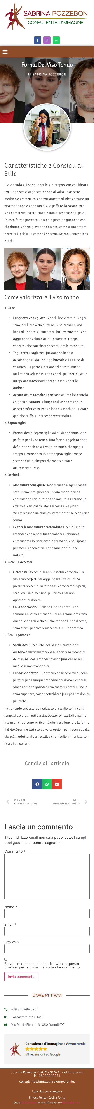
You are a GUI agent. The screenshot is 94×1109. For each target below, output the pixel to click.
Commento (15, 851)
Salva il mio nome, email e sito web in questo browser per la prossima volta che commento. (42, 965)
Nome (10, 907)
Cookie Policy (57, 1097)
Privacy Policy (37, 1097)
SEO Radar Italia (71, 1102)
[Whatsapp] (56, 40)
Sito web (11, 942)
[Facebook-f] (38, 40)
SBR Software (29, 1102)
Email (10, 924)
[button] (37, 784)
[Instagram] (47, 40)
